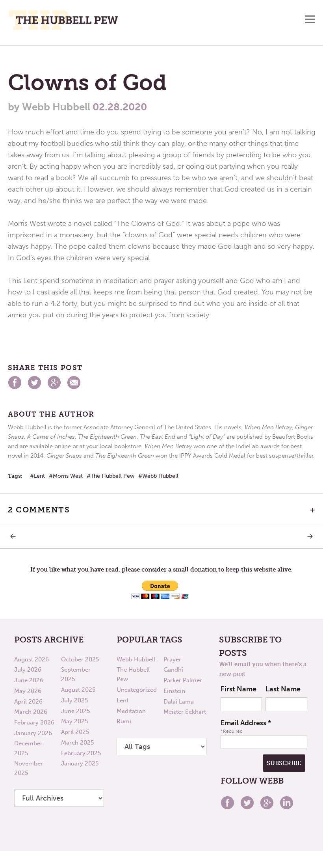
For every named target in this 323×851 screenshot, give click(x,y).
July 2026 (27, 669)
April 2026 (28, 701)
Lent (39, 476)
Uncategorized (137, 689)
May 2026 (27, 691)
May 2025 (74, 721)
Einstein (174, 691)
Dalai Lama (178, 701)
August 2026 (31, 659)
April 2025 (75, 732)
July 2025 (74, 700)
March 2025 (77, 742)
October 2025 (80, 659)
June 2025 (75, 711)
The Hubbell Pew (112, 476)
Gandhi (173, 669)
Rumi (124, 721)
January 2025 (79, 763)
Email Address (246, 723)
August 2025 (78, 689)
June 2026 (28, 680)
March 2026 (30, 711)
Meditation (131, 711)
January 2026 (33, 733)
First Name (238, 689)
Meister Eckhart (184, 711)
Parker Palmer (182, 680)
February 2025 (81, 753)
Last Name (283, 689)
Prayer (172, 659)
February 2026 (34, 722)
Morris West (68, 476)
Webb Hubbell (160, 476)
